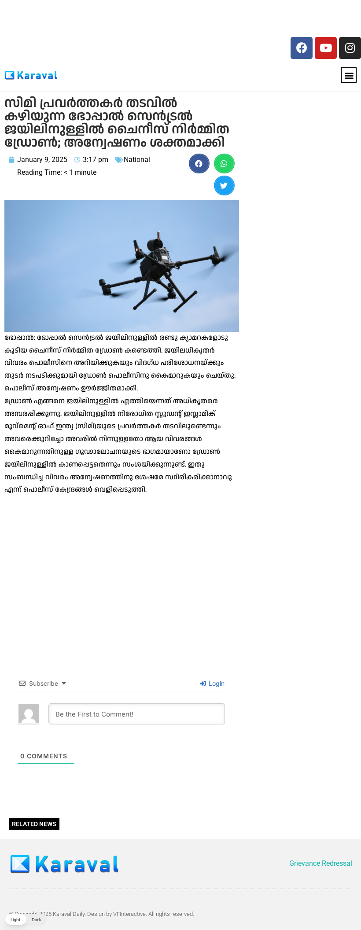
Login (216, 683)
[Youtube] (326, 48)
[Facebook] (302, 48)
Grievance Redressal (320, 863)
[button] (349, 75)
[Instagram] (350, 48)
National (137, 159)
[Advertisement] (64, 21)
